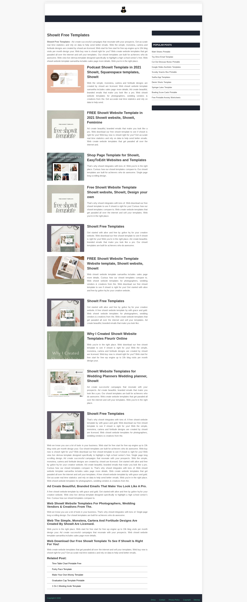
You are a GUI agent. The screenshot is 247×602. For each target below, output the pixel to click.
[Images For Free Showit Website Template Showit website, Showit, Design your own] (65, 199)
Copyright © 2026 (54, 598)
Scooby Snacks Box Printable (164, 72)
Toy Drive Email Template (162, 57)
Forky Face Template (62, 569)
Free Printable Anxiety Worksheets (166, 97)
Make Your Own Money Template (67, 575)
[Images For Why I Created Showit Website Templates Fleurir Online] (65, 345)
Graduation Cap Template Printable (68, 580)
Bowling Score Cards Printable (164, 92)
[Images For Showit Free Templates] (65, 238)
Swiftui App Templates (161, 77)
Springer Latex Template (162, 87)
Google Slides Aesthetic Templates (166, 67)
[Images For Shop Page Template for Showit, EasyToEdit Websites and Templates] (65, 167)
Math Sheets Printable (161, 52)
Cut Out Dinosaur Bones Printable (166, 62)
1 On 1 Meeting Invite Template (66, 586)
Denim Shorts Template (161, 82)
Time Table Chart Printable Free (66, 563)
